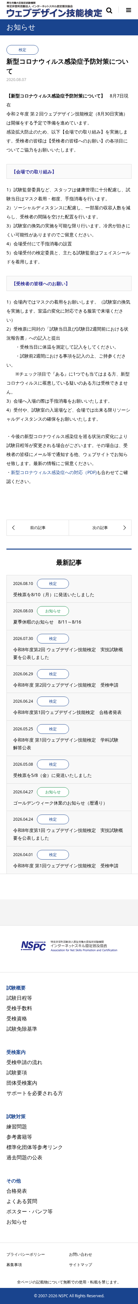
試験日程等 (19, 997)
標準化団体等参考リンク (34, 1147)
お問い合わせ (80, 1254)
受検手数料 (19, 1008)
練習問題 (16, 1126)
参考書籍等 (19, 1136)
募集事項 (14, 1264)
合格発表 (16, 1190)
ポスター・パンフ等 (29, 1211)
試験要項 (16, 1072)
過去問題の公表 (24, 1157)
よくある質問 (21, 1201)
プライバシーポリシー (25, 1254)
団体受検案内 (21, 1082)
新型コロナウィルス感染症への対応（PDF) (54, 472)
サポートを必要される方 (34, 1093)
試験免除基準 (21, 1028)
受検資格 (16, 1018)
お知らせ (16, 1221)
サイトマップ (80, 1264)
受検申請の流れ (24, 1062)
